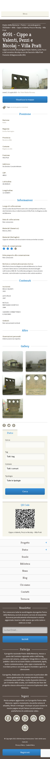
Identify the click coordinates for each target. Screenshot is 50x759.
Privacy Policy (20, 745)
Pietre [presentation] (10, 432)
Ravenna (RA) (7, 140)
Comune (8, 464)
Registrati (25, 752)
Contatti (25, 591)
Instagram (25, 728)
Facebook (4, 425)
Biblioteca (25, 563)
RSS (42, 718)
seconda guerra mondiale (19, 107)
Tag (6, 452)
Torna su (25, 598)
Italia (4, 122)
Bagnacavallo (7, 149)
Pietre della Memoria (25, 6)
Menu (25, 14)
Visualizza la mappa (25, 99)
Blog (25, 577)
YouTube (33, 718)
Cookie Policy (30, 745)
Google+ (13, 425)
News (25, 570)
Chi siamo (25, 584)
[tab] (10, 433)
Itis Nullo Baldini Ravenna (26, 92)
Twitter (9, 425)
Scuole (25, 556)
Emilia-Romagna (8, 131)
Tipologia (9, 476)
